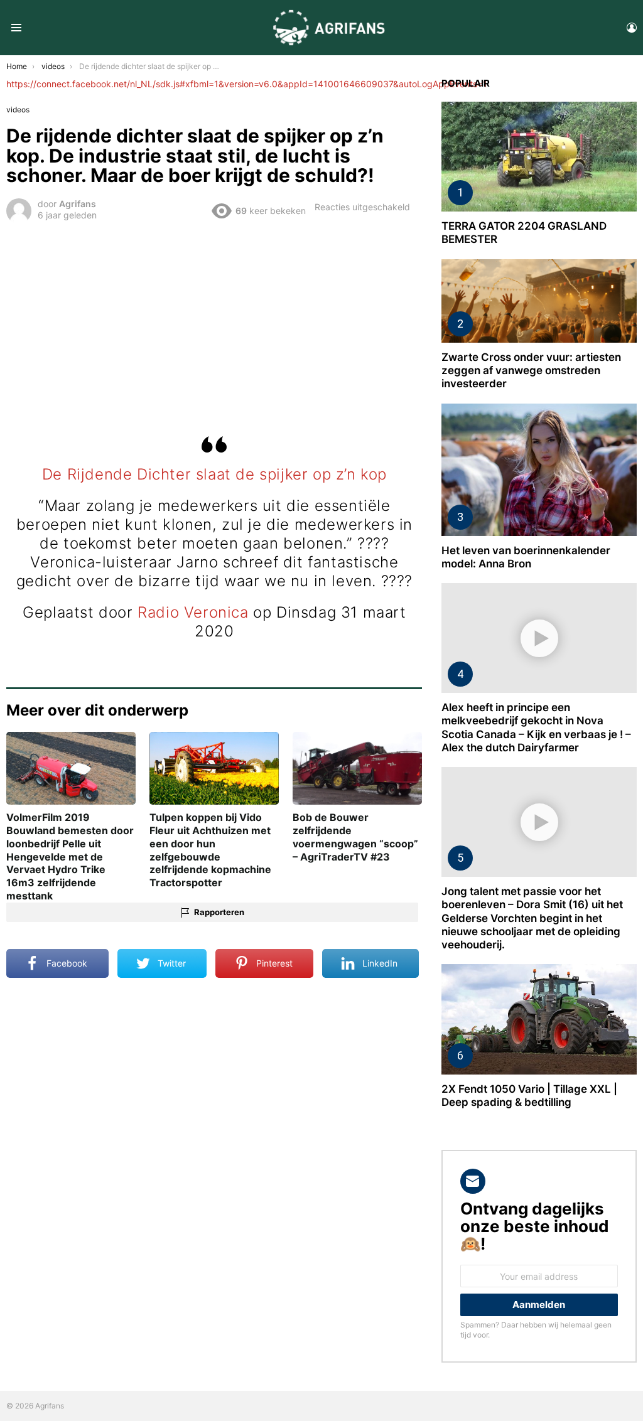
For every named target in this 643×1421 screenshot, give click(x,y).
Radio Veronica (193, 612)
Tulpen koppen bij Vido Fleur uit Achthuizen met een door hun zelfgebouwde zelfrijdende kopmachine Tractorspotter (210, 850)
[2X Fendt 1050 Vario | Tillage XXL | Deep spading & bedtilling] (539, 1019)
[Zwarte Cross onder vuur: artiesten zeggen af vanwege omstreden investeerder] (539, 301)
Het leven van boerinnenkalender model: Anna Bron (525, 557)
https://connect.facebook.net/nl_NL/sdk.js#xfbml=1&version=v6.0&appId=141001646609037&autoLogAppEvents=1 (246, 83)
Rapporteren (219, 912)
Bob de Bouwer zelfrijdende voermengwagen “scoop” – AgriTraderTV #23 (355, 836)
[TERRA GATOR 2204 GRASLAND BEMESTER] (539, 157)
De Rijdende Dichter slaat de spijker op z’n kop (214, 474)
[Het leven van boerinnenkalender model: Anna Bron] (539, 470)
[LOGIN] (632, 28)
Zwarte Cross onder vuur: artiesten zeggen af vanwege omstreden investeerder (531, 370)
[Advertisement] (214, 320)
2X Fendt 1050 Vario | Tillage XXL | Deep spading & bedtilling (529, 1095)
